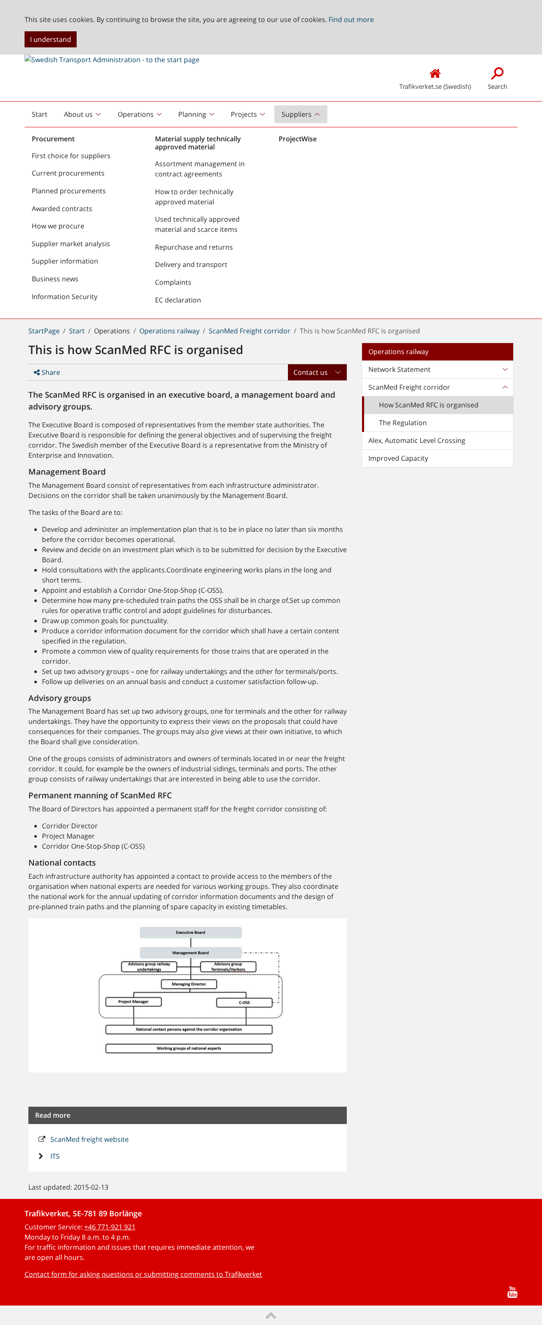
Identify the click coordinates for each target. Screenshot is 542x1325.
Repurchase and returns (194, 247)
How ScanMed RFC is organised (428, 405)
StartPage (44, 330)
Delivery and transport (191, 264)
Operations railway (169, 330)
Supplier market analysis (71, 243)
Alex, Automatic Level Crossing (416, 440)
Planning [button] (192, 114)
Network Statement (399, 369)
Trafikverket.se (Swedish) (435, 86)
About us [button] (78, 114)
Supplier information (65, 261)
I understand (50, 39)
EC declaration (178, 300)
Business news (55, 278)
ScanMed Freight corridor (249, 330)
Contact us (310, 372)
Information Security (64, 296)
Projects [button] (244, 114)
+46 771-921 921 (110, 1227)
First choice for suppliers (71, 155)
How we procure (58, 226)
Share (50, 372)
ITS (54, 1156)
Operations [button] (136, 114)
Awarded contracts (62, 208)
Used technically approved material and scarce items (197, 224)
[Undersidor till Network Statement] (504, 369)
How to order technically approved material (194, 196)
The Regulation (403, 422)
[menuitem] (83, 114)
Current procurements (68, 173)
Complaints (173, 282)
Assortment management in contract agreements (200, 169)
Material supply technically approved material (198, 142)
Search (497, 86)
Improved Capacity (398, 458)
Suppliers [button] (297, 114)
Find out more (351, 19)
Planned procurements (69, 190)
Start (42, 116)
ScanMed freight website (89, 1139)
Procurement (53, 138)
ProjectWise (298, 138)
